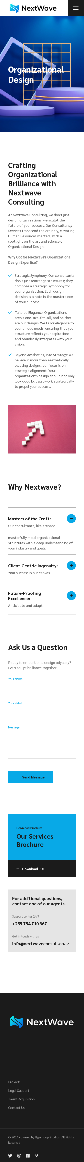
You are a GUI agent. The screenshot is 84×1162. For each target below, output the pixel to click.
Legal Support (18, 1090)
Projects (14, 1082)
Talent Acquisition (21, 1099)
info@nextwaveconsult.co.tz (40, 943)
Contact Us (16, 1107)
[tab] (42, 521)
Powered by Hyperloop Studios (39, 1137)
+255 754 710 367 (29, 923)
